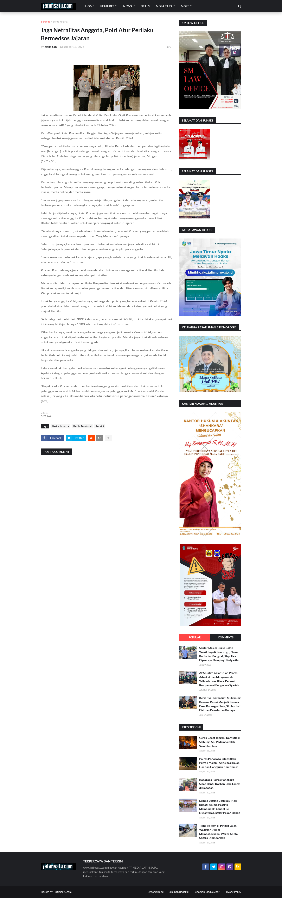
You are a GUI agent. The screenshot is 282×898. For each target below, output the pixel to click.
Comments (225, 637)
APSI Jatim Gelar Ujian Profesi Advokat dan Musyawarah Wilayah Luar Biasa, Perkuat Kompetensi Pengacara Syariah (219, 679)
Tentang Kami (155, 891)
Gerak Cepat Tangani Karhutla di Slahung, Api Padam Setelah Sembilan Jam (220, 742)
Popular (194, 637)
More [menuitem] (185, 6)
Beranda (45, 21)
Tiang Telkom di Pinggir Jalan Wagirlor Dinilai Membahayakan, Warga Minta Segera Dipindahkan (218, 832)
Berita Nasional (82, 426)
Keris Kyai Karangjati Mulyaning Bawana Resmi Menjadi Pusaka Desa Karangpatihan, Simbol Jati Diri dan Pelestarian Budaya (220, 704)
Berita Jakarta (60, 21)
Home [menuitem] (89, 6)
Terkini (100, 426)
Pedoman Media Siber (206, 891)
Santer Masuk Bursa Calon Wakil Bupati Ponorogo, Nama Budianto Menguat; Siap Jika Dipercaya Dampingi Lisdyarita (218, 654)
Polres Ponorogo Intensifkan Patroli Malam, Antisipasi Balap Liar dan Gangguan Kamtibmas (219, 763)
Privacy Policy (233, 891)
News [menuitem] (127, 6)
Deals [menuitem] (145, 6)
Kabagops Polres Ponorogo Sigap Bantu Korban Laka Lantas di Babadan (219, 783)
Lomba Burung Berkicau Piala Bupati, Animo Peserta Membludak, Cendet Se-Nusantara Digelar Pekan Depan (219, 807)
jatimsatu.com (63, 891)
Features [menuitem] (107, 6)
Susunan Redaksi (178, 891)
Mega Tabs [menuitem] (164, 6)
